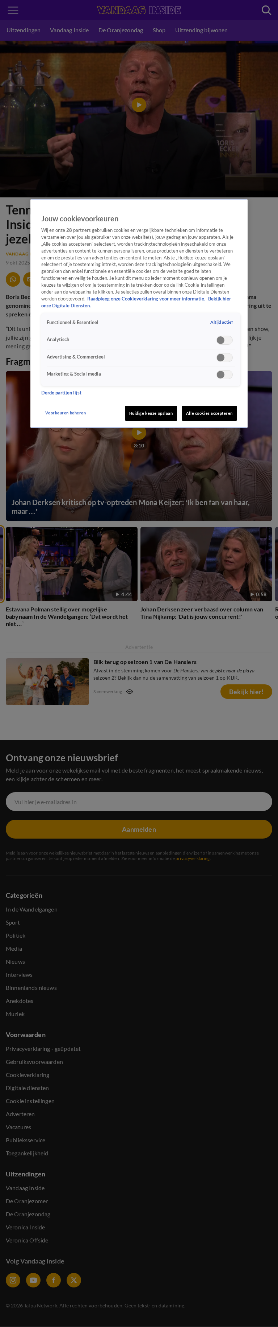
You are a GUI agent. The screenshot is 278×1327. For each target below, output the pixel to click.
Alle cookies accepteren (209, 413)
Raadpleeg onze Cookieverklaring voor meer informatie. (146, 299)
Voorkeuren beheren (65, 412)
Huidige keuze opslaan (151, 413)
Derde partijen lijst (61, 393)
